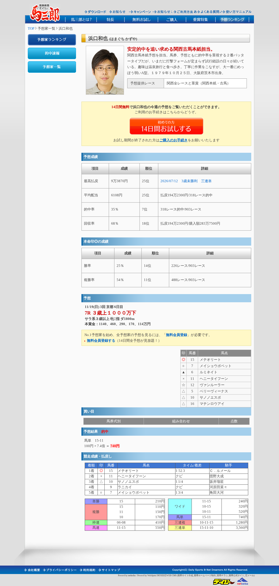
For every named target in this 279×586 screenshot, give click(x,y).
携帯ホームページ (202, 575)
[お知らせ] (117, 12)
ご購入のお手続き (173, 140)
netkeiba (132, 575)
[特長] (110, 19)
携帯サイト (183, 575)
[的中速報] (52, 53)
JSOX (159, 575)
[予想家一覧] (52, 67)
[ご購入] (172, 19)
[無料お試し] (141, 19)
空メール (249, 575)
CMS (174, 575)
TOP (31, 28)
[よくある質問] (208, 12)
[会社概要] (32, 570)
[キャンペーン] (140, 12)
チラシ (224, 575)
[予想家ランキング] (52, 39)
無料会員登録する (101, 340)
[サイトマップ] (109, 570)
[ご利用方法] (184, 12)
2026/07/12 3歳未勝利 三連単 (186, 181)
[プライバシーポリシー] (60, 570)
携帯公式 (233, 575)
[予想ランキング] (232, 19)
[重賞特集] (200, 19)
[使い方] (237, 12)
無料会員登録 (176, 335)
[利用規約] (87, 570)
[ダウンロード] (95, 12)
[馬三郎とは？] (80, 19)
